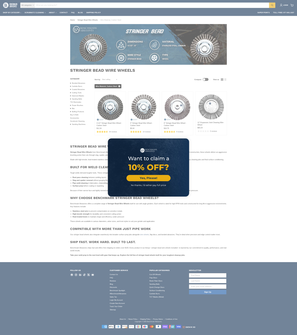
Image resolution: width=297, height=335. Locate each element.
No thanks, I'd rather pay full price (148, 185)
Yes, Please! (148, 178)
